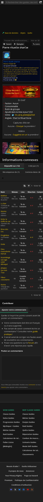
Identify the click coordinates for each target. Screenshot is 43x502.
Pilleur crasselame (5, 278)
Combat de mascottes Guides (31, 438)
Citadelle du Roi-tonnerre (22, 278)
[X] (15, 489)
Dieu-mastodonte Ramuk (5, 251)
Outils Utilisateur (29, 466)
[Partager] (40, 2)
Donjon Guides (28, 422)
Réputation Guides (30, 434)
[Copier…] (24, 186)
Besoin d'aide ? (13, 466)
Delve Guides (8, 418)
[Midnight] (7, 446)
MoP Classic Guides (31, 410)
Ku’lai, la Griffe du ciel (5, 220)
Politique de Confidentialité (26, 480)
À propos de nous (16, 471)
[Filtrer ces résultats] (29, 186)
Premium (8, 480)
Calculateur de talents (12, 438)
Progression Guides (11, 422)
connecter (32, 385)
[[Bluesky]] (19, 489)
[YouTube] (28, 489)
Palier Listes (8, 442)
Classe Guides (9, 414)
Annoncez (30, 471)
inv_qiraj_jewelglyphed (24, 115)
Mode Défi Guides (30, 446)
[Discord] (11, 489)
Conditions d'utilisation (21, 485)
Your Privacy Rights (13, 475)
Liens (37, 44)
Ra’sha (3, 285)
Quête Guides (28, 430)
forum (31, 343)
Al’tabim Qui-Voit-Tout (4, 270)
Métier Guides (9, 430)
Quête (29, 33)
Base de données (11, 33)
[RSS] (32, 489)
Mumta (3, 211)
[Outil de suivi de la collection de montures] (21, 148)
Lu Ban (3, 203)
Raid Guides (8, 434)
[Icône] (6, 55)
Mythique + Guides (11, 426)
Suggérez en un (20, 134)
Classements (28, 454)
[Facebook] (23, 489)
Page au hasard (31, 475)
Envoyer (20, 126)
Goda (3, 244)
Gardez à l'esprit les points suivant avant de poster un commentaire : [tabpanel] (21, 351)
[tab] (12, 166)
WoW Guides (8, 410)
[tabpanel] (21, 240)
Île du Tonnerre (22, 197)
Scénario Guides (29, 442)
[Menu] (2, 2)
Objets (22, 33)
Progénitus (5, 235)
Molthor (4, 196)
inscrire (3, 387)
